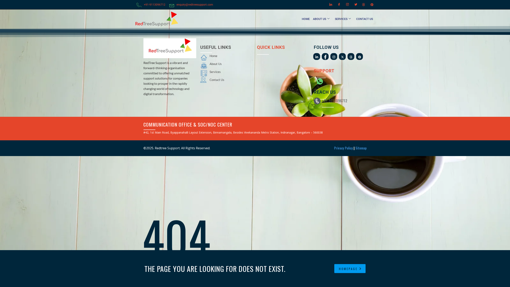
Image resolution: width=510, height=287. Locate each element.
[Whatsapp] (318, 80)
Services (341, 19)
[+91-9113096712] (317, 101)
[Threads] (364, 5)
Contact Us (364, 19)
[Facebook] (338, 5)
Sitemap (361, 148)
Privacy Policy (343, 148)
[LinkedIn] (330, 5)
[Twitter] (355, 5)
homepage (348, 268)
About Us (319, 19)
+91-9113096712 (334, 100)
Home (306, 19)
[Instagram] (347, 5)
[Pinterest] (372, 5)
